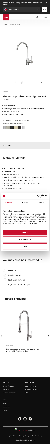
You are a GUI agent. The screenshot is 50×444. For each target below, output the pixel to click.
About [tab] (41, 203)
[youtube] (25, 419)
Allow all (25, 233)
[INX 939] (25, 325)
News (5, 403)
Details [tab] (25, 203)
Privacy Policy (24, 436)
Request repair (8, 386)
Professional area (31, 389)
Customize (23, 239)
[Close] (46, 2)
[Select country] (41, 17)
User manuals (30, 386)
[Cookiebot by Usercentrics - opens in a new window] (37, 196)
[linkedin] (30, 419)
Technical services (10, 393)
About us (6, 407)
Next (41, 82)
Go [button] (44, 10)
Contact (5, 410)
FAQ (26, 393)
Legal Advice (12, 436)
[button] (21, 9)
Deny (25, 246)
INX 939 (9, 346)
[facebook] (19, 419)
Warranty (6, 389)
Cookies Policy (37, 436)
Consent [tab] (8, 203)
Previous (1, 336)
